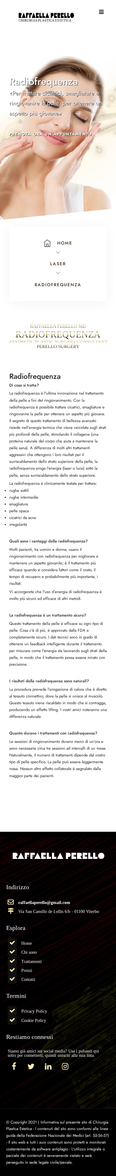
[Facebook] (14, 1066)
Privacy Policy (34, 1011)
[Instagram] (65, 1066)
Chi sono (29, 952)
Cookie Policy (33, 1020)
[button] (101, 12)
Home (26, 943)
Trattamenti (31, 961)
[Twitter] (31, 1066)
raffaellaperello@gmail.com (44, 902)
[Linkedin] (48, 1066)
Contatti (28, 979)
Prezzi (26, 970)
